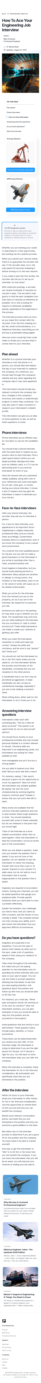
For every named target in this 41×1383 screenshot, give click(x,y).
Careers (4, 1362)
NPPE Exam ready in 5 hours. (20, 210)
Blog (4, 14)
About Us (5, 1359)
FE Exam (5, 1330)
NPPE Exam (6, 1333)
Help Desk (5, 1344)
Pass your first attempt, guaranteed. (20, 170)
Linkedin (4, 1368)
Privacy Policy (6, 1347)
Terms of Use (6, 1350)
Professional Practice (19, 14)
